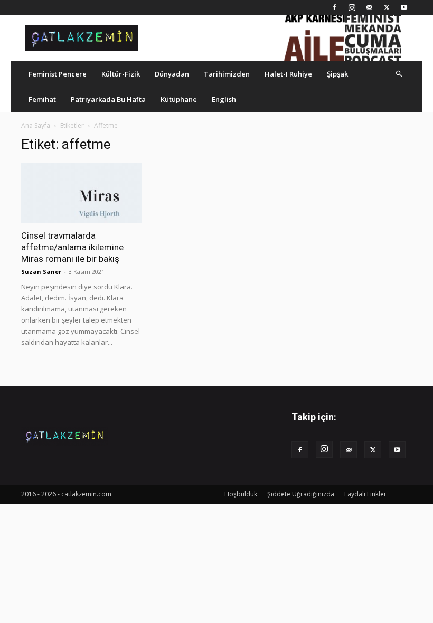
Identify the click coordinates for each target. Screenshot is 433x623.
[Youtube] (404, 7)
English (224, 99)
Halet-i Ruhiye (288, 74)
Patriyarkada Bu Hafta (108, 99)
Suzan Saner (41, 272)
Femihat (42, 99)
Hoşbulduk (240, 493)
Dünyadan (172, 74)
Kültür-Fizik (120, 74)
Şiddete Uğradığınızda (300, 493)
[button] (399, 74)
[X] (386, 7)
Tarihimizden (227, 74)
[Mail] (369, 7)
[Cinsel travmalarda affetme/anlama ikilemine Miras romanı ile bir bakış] (81, 193)
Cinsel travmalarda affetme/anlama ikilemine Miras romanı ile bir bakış (72, 247)
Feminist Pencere (58, 74)
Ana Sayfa (35, 125)
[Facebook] (334, 7)
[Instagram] (352, 7)
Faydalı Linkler (365, 493)
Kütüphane (179, 99)
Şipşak (337, 74)
